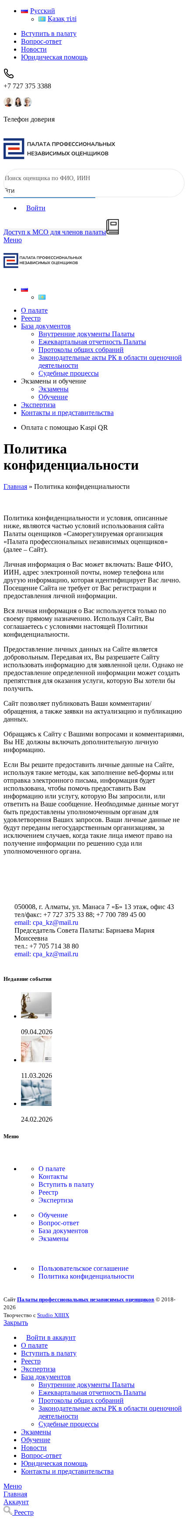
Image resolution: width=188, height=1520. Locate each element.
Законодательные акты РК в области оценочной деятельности (110, 361)
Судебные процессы (68, 373)
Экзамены (53, 389)
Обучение (53, 397)
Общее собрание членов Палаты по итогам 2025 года (100, 1067)
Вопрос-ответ (58, 1223)
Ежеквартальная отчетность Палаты (92, 341)
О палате (51, 1168)
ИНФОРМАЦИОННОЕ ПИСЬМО (73, 1024)
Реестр (48, 1192)
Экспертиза (55, 1200)
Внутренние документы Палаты (86, 334)
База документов (63, 1230)
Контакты (53, 1176)
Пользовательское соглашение (83, 1268)
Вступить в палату (66, 1184)
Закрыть (15, 1322)
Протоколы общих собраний (81, 349)
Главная (15, 486)
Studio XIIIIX (53, 1315)
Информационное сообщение (65, 1111)
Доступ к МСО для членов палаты (54, 232)
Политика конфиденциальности (86, 1276)
